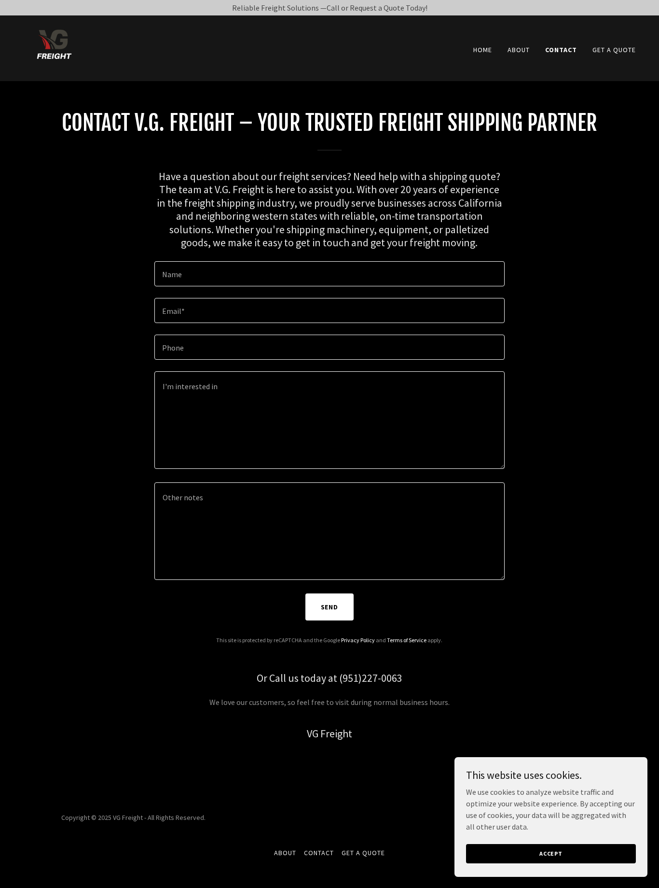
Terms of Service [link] (406, 640)
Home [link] (482, 49)
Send (330, 607)
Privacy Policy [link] (358, 640)
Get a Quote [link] (614, 49)
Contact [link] (561, 49)
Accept (551, 853)
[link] (53, 47)
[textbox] (329, 273)
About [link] (519, 49)
